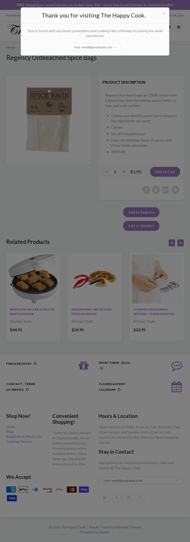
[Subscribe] (115, 47)
